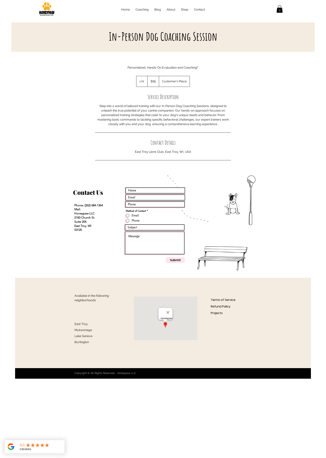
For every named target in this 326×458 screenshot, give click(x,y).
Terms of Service (223, 300)
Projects (217, 313)
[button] (279, 9)
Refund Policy (220, 306)
